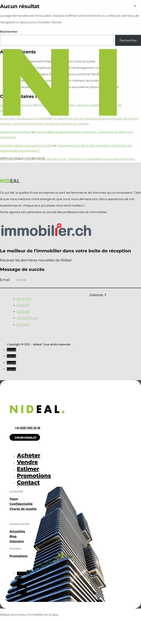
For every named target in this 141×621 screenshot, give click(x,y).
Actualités (17, 531)
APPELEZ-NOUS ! (13, 158)
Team (14, 499)
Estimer (23, 311)
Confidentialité (21, 504)
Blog (13, 536)
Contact (23, 324)
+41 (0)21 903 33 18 (27, 428)
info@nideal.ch (25, 437)
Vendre (23, 305)
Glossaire (17, 541)
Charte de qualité (23, 509)
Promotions (27, 318)
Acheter (24, 299)
